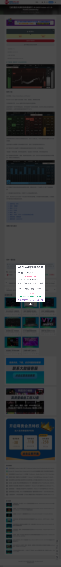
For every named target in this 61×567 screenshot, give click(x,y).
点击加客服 (31, 293)
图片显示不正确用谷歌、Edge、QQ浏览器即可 (31, 300)
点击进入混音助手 (31, 276)
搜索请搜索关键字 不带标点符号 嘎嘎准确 (31, 296)
